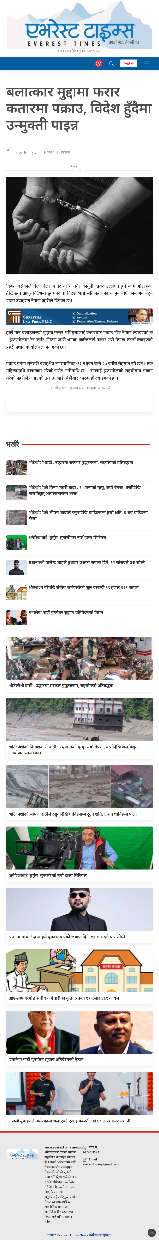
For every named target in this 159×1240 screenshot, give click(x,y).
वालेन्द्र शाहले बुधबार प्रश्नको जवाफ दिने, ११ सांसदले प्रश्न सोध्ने (87, 562)
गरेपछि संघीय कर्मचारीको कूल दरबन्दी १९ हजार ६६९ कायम (84, 587)
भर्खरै (12, 444)
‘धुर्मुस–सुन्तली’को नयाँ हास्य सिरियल (67, 537)
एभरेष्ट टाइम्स (28, 152)
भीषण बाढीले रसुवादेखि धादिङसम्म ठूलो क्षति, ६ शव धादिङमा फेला (73, 814)
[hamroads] (79, 316)
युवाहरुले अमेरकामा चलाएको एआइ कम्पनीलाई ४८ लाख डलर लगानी (69, 1121)
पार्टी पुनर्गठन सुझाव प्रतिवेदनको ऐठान (66, 612)
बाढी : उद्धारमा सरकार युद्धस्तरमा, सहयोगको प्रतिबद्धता (81, 462)
